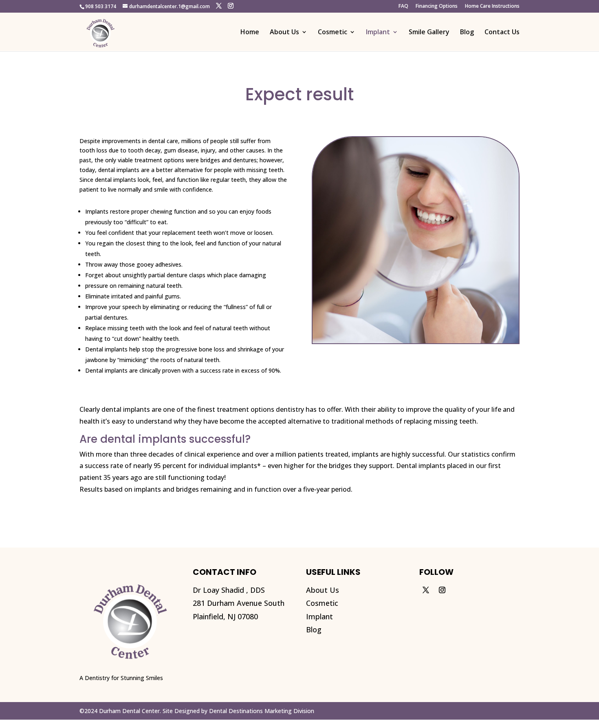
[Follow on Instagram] (442, 589)
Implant (378, 32)
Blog (467, 32)
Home (249, 32)
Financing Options (437, 6)
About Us (284, 32)
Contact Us (502, 32)
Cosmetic (332, 32)
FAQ (403, 6)
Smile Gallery (429, 32)
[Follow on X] (425, 589)
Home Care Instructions (492, 6)
